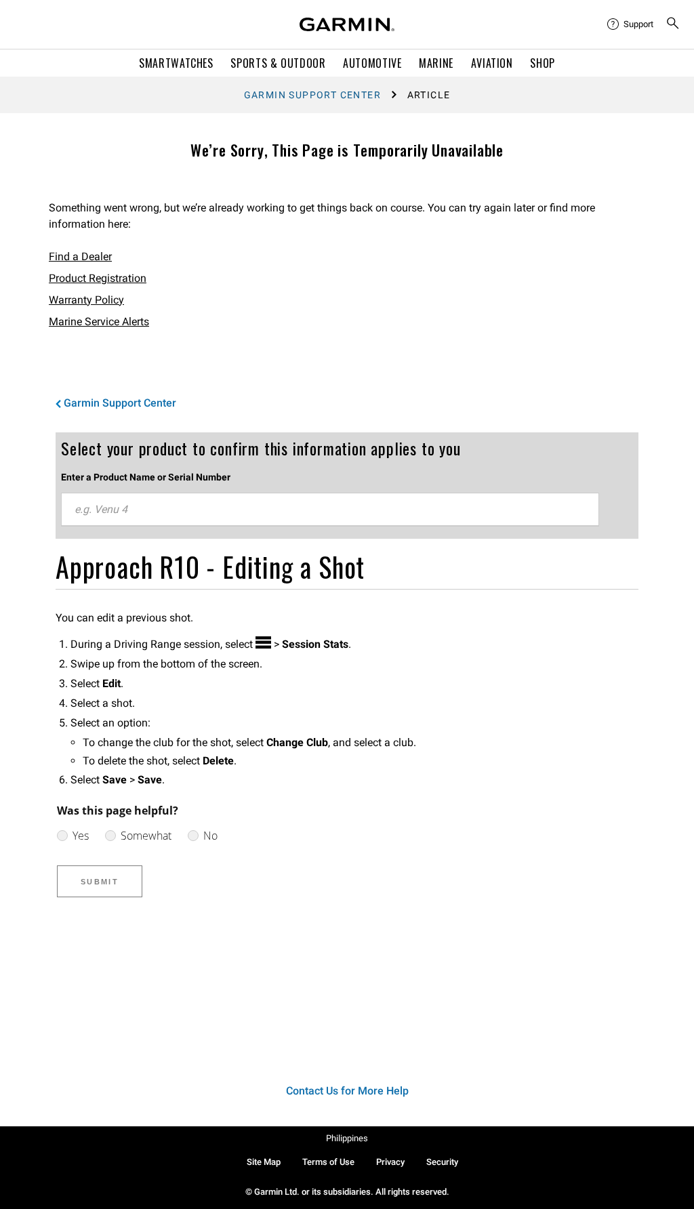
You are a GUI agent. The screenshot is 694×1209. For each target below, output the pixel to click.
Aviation (492, 63)
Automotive (372, 63)
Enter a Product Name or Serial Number (145, 477)
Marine (436, 63)
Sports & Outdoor (277, 63)
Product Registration (97, 278)
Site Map (264, 1162)
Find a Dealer (80, 256)
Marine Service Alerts (99, 321)
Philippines (347, 1138)
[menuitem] (631, 24)
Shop (542, 63)
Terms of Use (328, 1162)
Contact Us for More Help (347, 1090)
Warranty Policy (86, 299)
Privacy (390, 1162)
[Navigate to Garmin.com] (347, 24)
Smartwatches (176, 63)
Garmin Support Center (312, 94)
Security (442, 1162)
